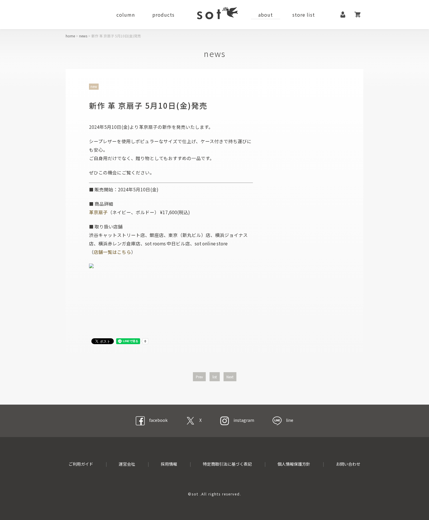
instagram (243, 420)
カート (357, 14)
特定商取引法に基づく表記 (227, 464)
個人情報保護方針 (294, 464)
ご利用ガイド (81, 464)
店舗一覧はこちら (112, 252)
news (83, 35)
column (125, 14)
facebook (158, 420)
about (265, 14)
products (163, 14)
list (214, 376)
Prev (199, 376)
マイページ (343, 14)
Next (229, 376)
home (70, 35)
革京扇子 (98, 212)
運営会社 (127, 464)
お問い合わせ (348, 464)
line (289, 420)
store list (303, 14)
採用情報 (169, 464)
